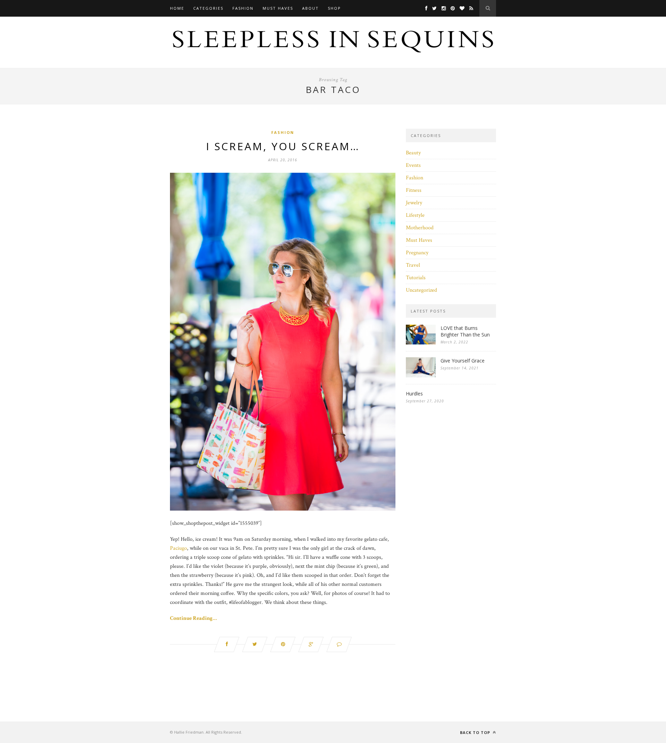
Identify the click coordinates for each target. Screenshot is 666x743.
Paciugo (178, 548)
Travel (413, 265)
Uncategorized (421, 290)
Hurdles (414, 393)
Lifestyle (415, 215)
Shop (334, 8)
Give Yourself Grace (463, 360)
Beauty (413, 152)
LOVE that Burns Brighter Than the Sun (465, 331)
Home (177, 8)
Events (413, 165)
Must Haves (278, 8)
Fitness (413, 190)
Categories (208, 8)
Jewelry (414, 202)
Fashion (243, 8)
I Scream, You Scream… (283, 146)
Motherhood (420, 227)
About (310, 8)
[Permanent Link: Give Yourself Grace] (421, 375)
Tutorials (416, 277)
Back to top (476, 732)
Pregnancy (417, 252)
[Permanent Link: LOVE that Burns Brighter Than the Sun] (421, 343)
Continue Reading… (193, 618)
